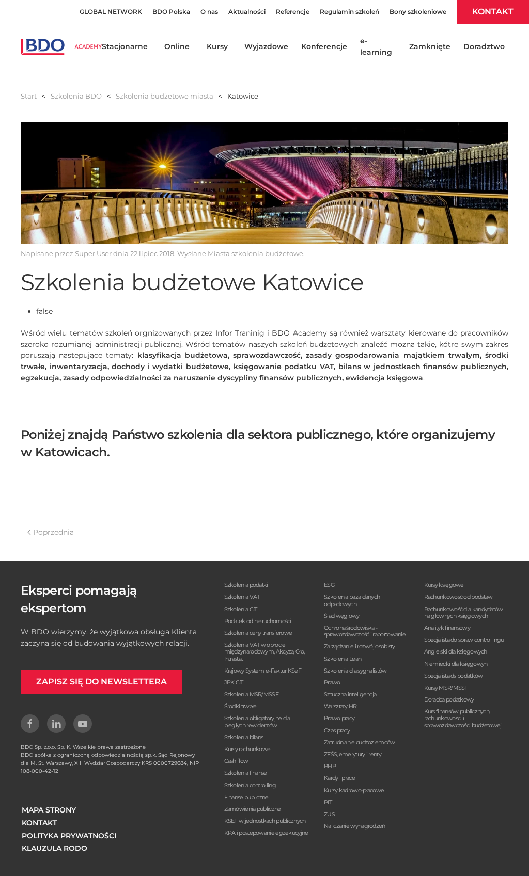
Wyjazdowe (266, 46)
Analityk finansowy (447, 627)
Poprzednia (53, 532)
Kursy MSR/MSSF (446, 687)
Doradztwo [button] (484, 46)
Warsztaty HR (340, 706)
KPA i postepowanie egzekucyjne (266, 832)
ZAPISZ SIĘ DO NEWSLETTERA (101, 682)
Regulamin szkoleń (349, 11)
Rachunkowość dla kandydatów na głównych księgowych (463, 612)
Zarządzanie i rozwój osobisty (359, 646)
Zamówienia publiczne (252, 809)
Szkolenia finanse (245, 772)
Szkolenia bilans (243, 737)
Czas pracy (337, 730)
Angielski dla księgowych (455, 651)
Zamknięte (429, 46)
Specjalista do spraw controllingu (464, 639)
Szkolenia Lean (342, 658)
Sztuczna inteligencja (350, 694)
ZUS (329, 814)
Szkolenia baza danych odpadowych (352, 600)
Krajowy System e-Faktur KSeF (262, 670)
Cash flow (236, 760)
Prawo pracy (339, 718)
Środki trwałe (240, 706)
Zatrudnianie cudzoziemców (359, 742)
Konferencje (324, 46)
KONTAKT (493, 12)
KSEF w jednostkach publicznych (265, 820)
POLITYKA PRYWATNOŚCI (69, 835)
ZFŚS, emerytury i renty (352, 754)
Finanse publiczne (246, 797)
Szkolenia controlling (250, 785)
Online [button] (177, 46)
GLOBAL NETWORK (111, 11)
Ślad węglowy (342, 615)
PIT (328, 802)
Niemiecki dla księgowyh (456, 663)
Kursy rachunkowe (247, 749)
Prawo (332, 682)
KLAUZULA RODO (54, 848)
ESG (329, 584)
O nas (209, 11)
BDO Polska (171, 11)
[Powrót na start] (61, 47)
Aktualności (247, 11)
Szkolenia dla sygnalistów (355, 670)
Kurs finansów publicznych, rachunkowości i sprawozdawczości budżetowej (463, 718)
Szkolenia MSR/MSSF (251, 694)
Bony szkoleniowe (418, 11)
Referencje (292, 11)
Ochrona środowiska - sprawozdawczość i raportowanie (365, 631)
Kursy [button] (217, 46)
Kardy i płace (339, 778)
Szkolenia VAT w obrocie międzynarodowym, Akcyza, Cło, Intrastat (264, 651)
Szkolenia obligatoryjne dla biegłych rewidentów (257, 721)
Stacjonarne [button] (125, 46)
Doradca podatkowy (449, 699)
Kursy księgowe (444, 584)
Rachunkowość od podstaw (458, 596)
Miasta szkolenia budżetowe (255, 253)
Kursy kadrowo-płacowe (354, 790)
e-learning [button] (376, 46)
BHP (330, 766)
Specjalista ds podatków (453, 675)
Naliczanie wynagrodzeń (354, 826)
